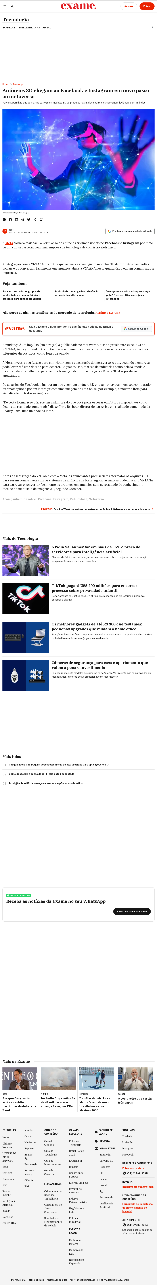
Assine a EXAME (108, 313)
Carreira (7, 1172)
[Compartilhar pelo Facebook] (10, 219)
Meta (9, 243)
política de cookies (56, 1280)
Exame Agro (29, 1156)
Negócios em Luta (76, 1210)
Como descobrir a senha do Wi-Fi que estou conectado (41, 773)
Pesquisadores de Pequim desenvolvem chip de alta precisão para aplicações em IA (59, 764)
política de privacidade (82, 1280)
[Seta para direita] (149, 27)
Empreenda (106, 1197)
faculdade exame (106, 1132)
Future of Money (30, 1172)
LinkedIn (127, 1142)
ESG (4, 1185)
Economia (8, 1179)
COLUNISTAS (9, 1223)
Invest (6, 1210)
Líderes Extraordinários (78, 1200)
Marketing (30, 1142)
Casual (28, 1136)
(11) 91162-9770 (137, 1173)
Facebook (45, 499)
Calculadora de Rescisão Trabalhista (53, 1195)
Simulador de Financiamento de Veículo (53, 1222)
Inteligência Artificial (9, 1203)
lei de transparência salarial (113, 1280)
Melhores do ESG (76, 1251)
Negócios (7, 1216)
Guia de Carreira (49, 1172)
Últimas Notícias (7, 1145)
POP (27, 1186)
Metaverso (96, 499)
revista (105, 1141)
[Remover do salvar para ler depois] (41, 219)
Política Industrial (75, 1220)
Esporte (29, 1148)
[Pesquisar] (12, 6)
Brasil (5, 1166)
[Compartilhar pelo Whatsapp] (4, 219)
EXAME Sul (75, 1160)
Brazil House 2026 (76, 1152)
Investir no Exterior (75, 1190)
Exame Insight (6, 1193)
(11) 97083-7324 (137, 1224)
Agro (102, 1191)
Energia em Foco (78, 1182)
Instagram (60, 499)
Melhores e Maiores (75, 1242)
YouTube (127, 1136)
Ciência (29, 1180)
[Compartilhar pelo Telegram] (23, 219)
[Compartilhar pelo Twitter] (29, 219)
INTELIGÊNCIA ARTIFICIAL (35, 27)
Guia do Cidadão (49, 1143)
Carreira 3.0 (106, 1160)
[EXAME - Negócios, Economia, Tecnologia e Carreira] (78, 6)
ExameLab (8, 27)
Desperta (105, 1166)
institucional (19, 1280)
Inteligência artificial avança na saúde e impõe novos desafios (46, 783)
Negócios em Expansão (76, 1261)
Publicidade (78, 499)
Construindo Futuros (76, 1174)
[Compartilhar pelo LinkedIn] (16, 219)
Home (5, 84)
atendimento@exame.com (137, 1186)
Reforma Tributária (75, 1143)
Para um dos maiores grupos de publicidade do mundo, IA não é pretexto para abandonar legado (21, 295)
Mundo (29, 1130)
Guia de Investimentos (52, 1162)
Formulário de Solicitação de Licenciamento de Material (137, 1207)
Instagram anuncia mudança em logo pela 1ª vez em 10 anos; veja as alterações (128, 295)
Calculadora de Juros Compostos (53, 1208)
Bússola (73, 1166)
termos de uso (36, 1280)
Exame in (105, 1154)
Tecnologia (15, 19)
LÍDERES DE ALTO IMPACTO (9, 1157)
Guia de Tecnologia (50, 1152)
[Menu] (4, 6)
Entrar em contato (133, 1168)
